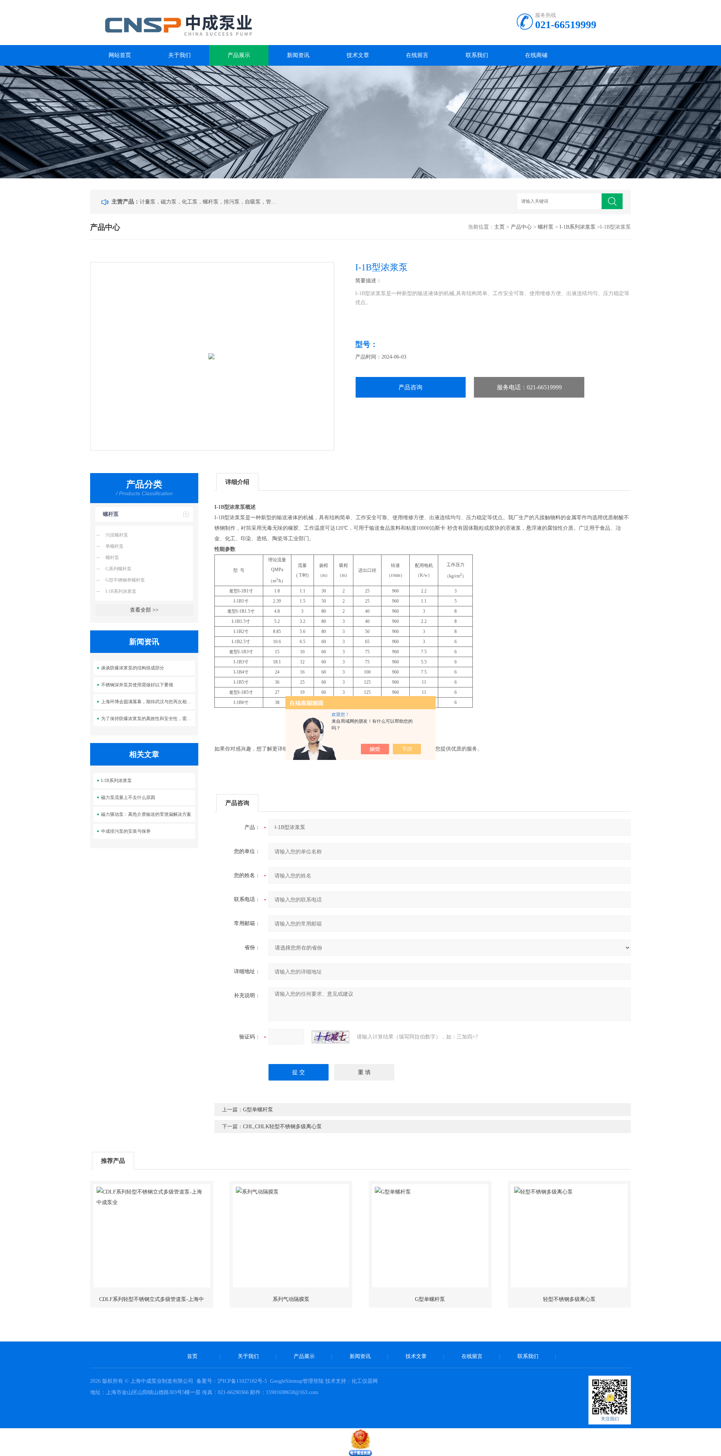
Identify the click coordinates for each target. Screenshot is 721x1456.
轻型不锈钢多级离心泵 (569, 1299)
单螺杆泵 (115, 546)
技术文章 (358, 55)
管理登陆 (313, 1381)
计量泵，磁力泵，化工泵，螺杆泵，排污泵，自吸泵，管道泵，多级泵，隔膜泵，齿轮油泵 (209, 202)
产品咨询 (410, 387)
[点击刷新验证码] (330, 1037)
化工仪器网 (364, 1381)
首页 (192, 1356)
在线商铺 (536, 55)
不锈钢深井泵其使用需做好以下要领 (137, 684)
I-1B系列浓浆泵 (578, 227)
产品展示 (239, 55)
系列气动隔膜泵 (291, 1299)
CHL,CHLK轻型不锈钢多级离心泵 (282, 1126)
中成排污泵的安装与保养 (126, 831)
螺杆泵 (546, 227)
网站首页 (120, 55)
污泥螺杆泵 (117, 535)
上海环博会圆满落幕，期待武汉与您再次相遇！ (148, 701)
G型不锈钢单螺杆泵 (125, 580)
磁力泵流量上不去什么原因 (128, 797)
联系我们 (477, 55)
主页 (499, 227)
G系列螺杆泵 (118, 568)
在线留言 (417, 55)
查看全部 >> (144, 610)
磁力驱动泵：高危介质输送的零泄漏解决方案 (146, 814)
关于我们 (179, 55)
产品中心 (521, 227)
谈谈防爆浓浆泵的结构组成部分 (132, 668)
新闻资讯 (298, 55)
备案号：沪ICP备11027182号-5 (232, 1381)
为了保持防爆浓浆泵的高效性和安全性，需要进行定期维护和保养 (148, 718)
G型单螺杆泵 (258, 1109)
